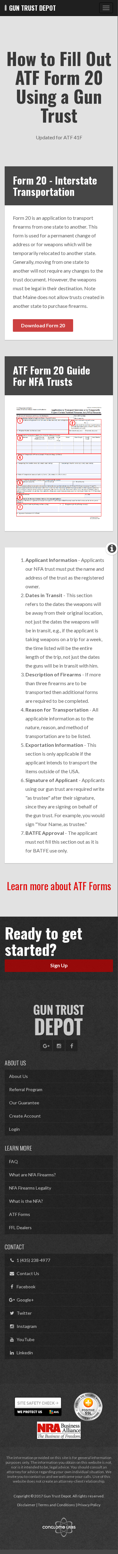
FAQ (13, 1161)
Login (14, 1129)
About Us (18, 1076)
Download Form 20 (43, 325)
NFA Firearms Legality (30, 1187)
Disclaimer (26, 1504)
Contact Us (27, 1273)
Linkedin (24, 1352)
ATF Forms (19, 1214)
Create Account (25, 1115)
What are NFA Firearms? (32, 1174)
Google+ (24, 1299)
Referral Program (25, 1089)
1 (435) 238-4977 (32, 1260)
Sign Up (59, 965)
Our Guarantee (24, 1102)
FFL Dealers (20, 1227)
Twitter (23, 1313)
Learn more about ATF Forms (59, 885)
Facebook (25, 1286)
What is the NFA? (26, 1201)
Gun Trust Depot (32, 8)
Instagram (26, 1326)
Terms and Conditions (56, 1504)
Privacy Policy (89, 1504)
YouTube (25, 1339)
